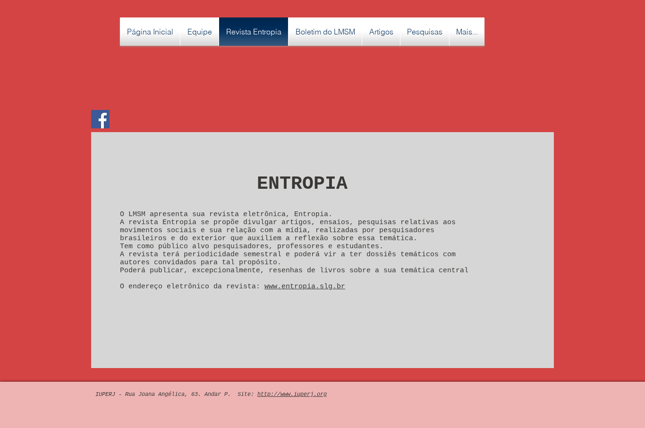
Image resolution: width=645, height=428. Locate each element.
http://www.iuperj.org (292, 394)
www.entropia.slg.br (304, 287)
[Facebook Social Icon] (100, 119)
